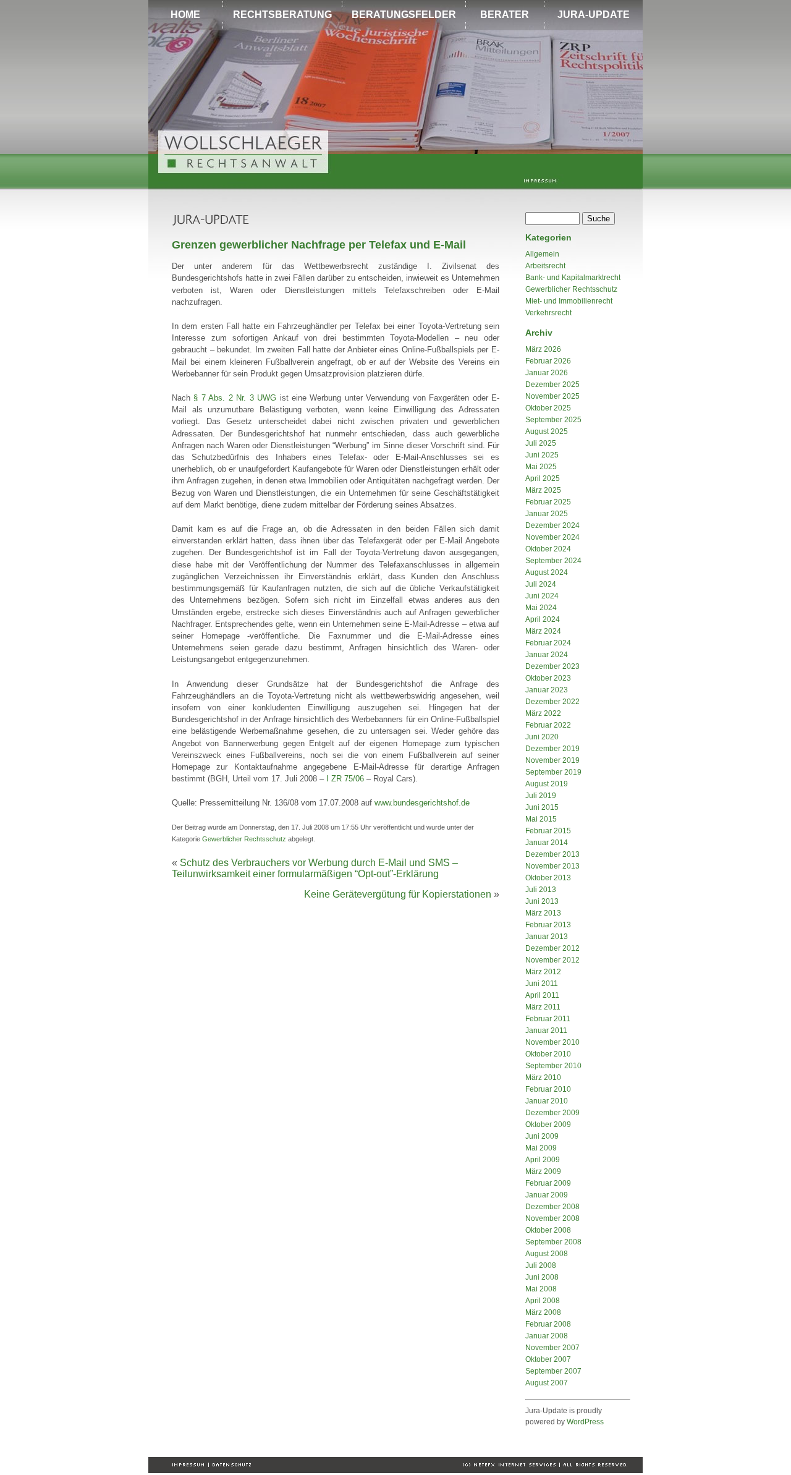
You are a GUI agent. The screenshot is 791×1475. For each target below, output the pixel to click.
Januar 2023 (546, 690)
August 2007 (546, 1383)
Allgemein (542, 254)
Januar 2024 (546, 654)
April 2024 (542, 619)
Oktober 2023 (548, 678)
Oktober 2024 (548, 549)
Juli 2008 (540, 1265)
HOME (185, 14)
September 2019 (553, 772)
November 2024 (552, 537)
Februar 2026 (548, 361)
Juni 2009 (542, 1136)
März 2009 (543, 1171)
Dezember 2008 (552, 1206)
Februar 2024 (548, 643)
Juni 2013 (542, 901)
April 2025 (542, 478)
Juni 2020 (542, 737)
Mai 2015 (541, 819)
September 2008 (553, 1242)
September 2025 (553, 419)
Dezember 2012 (552, 948)
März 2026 (543, 349)
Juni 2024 (542, 596)
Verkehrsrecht (548, 312)
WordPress (585, 1422)
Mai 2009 (541, 1148)
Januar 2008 (546, 1336)
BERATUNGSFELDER (404, 14)
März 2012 (543, 971)
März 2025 (543, 490)
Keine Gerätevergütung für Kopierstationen (397, 894)
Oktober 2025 (548, 408)
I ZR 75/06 (345, 778)
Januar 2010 (546, 1101)
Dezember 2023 (552, 666)
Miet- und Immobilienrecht (568, 301)
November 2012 (552, 960)
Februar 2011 (547, 1018)
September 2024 (553, 560)
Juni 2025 (542, 455)
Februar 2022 (548, 725)
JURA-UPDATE (593, 14)
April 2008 (542, 1300)
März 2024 (543, 631)
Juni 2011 (541, 983)
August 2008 (546, 1253)
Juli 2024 (540, 584)
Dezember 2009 (552, 1112)
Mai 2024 (541, 607)
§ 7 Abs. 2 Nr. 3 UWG (234, 397)
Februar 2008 (548, 1324)
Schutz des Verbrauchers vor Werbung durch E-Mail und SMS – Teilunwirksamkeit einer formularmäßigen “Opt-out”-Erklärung (315, 868)
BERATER (504, 14)
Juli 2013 (540, 889)
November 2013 (552, 866)
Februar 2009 (548, 1183)
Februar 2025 (548, 502)
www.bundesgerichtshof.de (423, 802)
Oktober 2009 (548, 1124)
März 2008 (543, 1312)
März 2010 (543, 1077)
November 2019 (552, 760)
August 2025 (546, 431)
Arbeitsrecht (545, 265)
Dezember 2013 (552, 854)
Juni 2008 (542, 1277)
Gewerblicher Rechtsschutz (244, 839)
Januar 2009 (546, 1195)
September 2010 (553, 1065)
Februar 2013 (548, 924)
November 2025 (552, 396)
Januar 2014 (546, 842)
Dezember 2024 (552, 525)
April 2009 (542, 1159)
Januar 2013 (546, 936)
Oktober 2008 (548, 1230)
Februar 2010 (548, 1089)
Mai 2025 (541, 466)
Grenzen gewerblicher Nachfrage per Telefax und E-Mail (319, 245)
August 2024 (546, 572)
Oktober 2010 (548, 1054)
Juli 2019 (540, 795)
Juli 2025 (540, 443)
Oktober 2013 (548, 878)
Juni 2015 (542, 807)
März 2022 (543, 713)
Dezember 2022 (552, 701)
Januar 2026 (546, 372)
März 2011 (542, 1007)
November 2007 (552, 1347)
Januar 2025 (546, 513)
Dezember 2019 (552, 748)
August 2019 (546, 784)
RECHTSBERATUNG (282, 14)
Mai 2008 (541, 1289)
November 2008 (552, 1218)
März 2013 (543, 913)
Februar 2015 (548, 831)
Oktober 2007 (548, 1359)
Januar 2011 (546, 1030)
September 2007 (553, 1371)
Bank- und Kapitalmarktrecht (572, 277)
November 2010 (552, 1042)
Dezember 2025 (552, 384)
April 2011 (542, 995)
